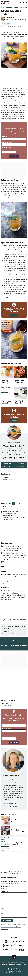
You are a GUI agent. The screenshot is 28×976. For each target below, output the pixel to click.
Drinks (16, 7)
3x (19, 503)
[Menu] (26, 2)
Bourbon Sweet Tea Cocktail (6, 382)
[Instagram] (7, 806)
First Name (6, 136)
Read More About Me (9, 803)
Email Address (7, 142)
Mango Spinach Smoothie (16, 844)
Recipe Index (6, 962)
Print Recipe (20, 466)
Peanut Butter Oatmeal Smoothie (18, 831)
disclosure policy (23, 26)
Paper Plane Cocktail (6, 402)
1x (13, 503)
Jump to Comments (14, 648)
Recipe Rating (5, 886)
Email (3, 914)
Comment (7, 466)
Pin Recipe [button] (21, 463)
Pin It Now (14, 315)
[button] (8, 443)
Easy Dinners (14, 962)
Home (2, 7)
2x (16, 503)
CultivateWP (19, 972)
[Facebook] (13, 806)
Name (3, 908)
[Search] (23, 2)
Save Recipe (14, 156)
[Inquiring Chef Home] (5, 2)
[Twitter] (16, 806)
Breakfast (5, 964)
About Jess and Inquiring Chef (17, 964)
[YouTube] (10, 806)
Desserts (22, 962)
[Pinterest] (4, 806)
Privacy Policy (9, 972)
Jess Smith (9, 17)
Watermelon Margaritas (19, 381)
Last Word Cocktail (19, 402)
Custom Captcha (8, 147)
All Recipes (9, 7)
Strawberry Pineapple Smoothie (18, 821)
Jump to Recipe (7, 23)
